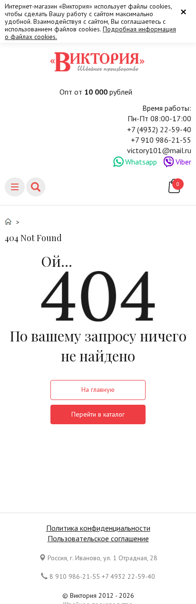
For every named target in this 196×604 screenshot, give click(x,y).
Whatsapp (141, 161)
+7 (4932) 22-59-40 (159, 129)
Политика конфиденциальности (98, 528)
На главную (98, 389)
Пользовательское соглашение (98, 538)
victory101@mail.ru (159, 150)
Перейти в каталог (98, 414)
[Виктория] (98, 61)
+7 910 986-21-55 (161, 140)
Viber (183, 161)
